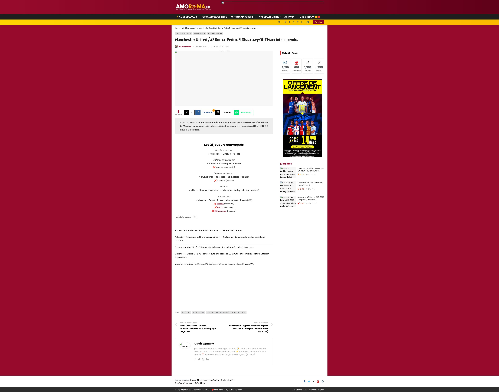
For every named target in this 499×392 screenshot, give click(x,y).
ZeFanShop (200, 383)
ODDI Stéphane (235, 389)
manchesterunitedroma (218, 312)
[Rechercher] (279, 22)
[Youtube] (301, 22)
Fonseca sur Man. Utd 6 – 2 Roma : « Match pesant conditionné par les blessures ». (214, 247)
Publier (318, 22)
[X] (293, 22)
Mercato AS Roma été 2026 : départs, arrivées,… (311, 198)
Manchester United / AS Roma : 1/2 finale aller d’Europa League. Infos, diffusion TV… (214, 264)
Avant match (199, 33)
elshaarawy (198, 312)
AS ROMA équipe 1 (183, 33)
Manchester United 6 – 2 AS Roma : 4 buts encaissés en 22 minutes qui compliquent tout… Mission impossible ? (222, 255)
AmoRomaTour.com (184, 383)
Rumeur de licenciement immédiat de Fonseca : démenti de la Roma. (208, 230)
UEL (243, 312)
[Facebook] (289, 22)
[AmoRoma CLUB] (308, 22)
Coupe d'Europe (215, 33)
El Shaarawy (220, 211)
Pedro (220, 207)
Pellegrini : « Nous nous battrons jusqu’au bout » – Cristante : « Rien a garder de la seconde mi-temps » (220, 239)
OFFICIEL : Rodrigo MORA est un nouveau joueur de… (311, 169)
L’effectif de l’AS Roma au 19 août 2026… (310, 184)
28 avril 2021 (201, 46)
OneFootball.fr (227, 380)
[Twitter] (199, 359)
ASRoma (186, 312)
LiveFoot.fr (214, 380)
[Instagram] (285, 22)
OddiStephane (185, 47)
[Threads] (297, 22)
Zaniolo (220, 203)
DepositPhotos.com (199, 380)
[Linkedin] (207, 359)
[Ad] (272, 7)
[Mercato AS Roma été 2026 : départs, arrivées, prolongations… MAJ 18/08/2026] (288, 201)
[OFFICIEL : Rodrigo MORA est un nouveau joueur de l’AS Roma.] (288, 172)
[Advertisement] (224, 287)
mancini (235, 312)
